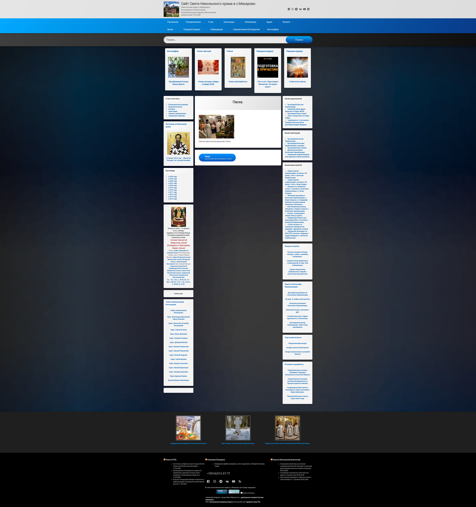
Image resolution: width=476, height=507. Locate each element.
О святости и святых (297, 82)
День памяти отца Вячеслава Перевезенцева (238, 443)
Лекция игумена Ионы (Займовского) (297, 272)
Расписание (172, 22)
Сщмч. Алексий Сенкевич (178, 338)
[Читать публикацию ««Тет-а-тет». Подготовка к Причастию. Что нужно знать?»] (268, 67)
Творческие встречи (293, 337)
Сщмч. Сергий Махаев (178, 359)
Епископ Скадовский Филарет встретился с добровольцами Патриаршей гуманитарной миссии (188, 482)
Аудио (269, 22)
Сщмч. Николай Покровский (179, 351)
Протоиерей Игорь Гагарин (296, 113)
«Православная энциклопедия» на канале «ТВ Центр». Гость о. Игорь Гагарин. (296, 182)
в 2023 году (172, 179)
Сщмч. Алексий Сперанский (178, 346)
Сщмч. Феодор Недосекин (178, 372)
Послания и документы (294, 364)
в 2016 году (172, 194)
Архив (170, 29)
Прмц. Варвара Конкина (178, 376)
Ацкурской (174, 266)
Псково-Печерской (183, 259)
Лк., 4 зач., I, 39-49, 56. (178, 280)
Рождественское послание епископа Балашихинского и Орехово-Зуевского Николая (297, 381)
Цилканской (182, 266)
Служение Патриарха (216, 460)
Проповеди (229, 22)
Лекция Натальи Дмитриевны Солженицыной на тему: (297, 263)
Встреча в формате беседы (297, 254)
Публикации (250, 22)
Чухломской (171, 273)
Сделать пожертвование (177, 113)
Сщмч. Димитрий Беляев (178, 342)
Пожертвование (193, 22)
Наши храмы (172, 111)
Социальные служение (176, 116)
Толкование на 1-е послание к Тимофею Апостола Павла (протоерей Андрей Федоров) (297, 122)
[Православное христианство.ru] (234, 493)
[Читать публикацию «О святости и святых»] (297, 67)
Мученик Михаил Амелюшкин (178, 380)
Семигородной (181, 262)
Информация (217, 29)
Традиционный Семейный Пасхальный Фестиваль (188, 443)
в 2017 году (172, 192)
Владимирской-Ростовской (178, 268)
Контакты (171, 109)
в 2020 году (172, 185)
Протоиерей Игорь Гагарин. (297, 148)
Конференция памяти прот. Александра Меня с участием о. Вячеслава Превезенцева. (296, 220)
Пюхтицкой (170, 264)
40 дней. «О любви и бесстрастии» (297, 299)
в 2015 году (172, 197)
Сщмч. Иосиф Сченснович (178, 363)
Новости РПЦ (171, 460)
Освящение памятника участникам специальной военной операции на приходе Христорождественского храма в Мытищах (296, 466)
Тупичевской (173, 275)
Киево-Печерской (179, 257)
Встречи (286, 22)
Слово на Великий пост (238, 82)
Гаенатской (186, 270)
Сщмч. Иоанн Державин (178, 334)
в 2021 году (172, 183)
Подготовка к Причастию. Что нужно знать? (267, 84)
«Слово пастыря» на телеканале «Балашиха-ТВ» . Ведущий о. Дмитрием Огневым (296, 227)
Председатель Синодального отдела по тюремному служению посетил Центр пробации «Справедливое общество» (187, 473)
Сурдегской (186, 273)
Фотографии (273, 29)
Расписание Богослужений (178, 105)
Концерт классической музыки (297, 347)
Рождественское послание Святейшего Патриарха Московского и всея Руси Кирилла (297, 372)
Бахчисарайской (178, 277)
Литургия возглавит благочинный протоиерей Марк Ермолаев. (287, 443)
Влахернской (183, 275)
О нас (210, 22)
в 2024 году (172, 176)
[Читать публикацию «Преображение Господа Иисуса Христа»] (178, 67)
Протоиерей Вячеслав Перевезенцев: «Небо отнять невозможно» (297, 325)
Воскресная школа (175, 107)
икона (181, 248)
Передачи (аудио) (294, 51)
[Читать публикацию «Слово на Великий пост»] (238, 67)
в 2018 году (172, 190)
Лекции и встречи (292, 246)
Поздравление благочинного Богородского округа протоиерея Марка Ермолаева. (297, 390)
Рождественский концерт (297, 343)
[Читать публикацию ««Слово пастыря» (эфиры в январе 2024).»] (208, 67)
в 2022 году (172, 181)
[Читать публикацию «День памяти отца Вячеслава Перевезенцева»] (238, 428)
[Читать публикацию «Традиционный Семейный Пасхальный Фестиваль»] (188, 428)
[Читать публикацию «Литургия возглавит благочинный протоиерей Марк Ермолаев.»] (287, 428)
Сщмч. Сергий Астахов (178, 330)
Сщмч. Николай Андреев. (178, 355)
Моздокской (171, 270)
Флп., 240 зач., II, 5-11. (174, 282)
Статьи (230, 51)
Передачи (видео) (191, 29)
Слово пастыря (204, 51)
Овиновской (171, 259)
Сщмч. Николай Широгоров (178, 368)
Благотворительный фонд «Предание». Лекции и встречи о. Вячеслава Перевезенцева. (297, 209)
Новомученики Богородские (246, 29)
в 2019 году (172, 188)
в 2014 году (172, 199)
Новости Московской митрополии (286, 460)
